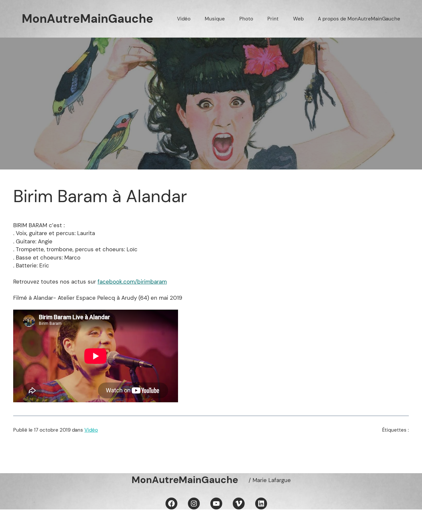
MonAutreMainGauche (87, 18)
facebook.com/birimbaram (132, 281)
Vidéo (91, 430)
